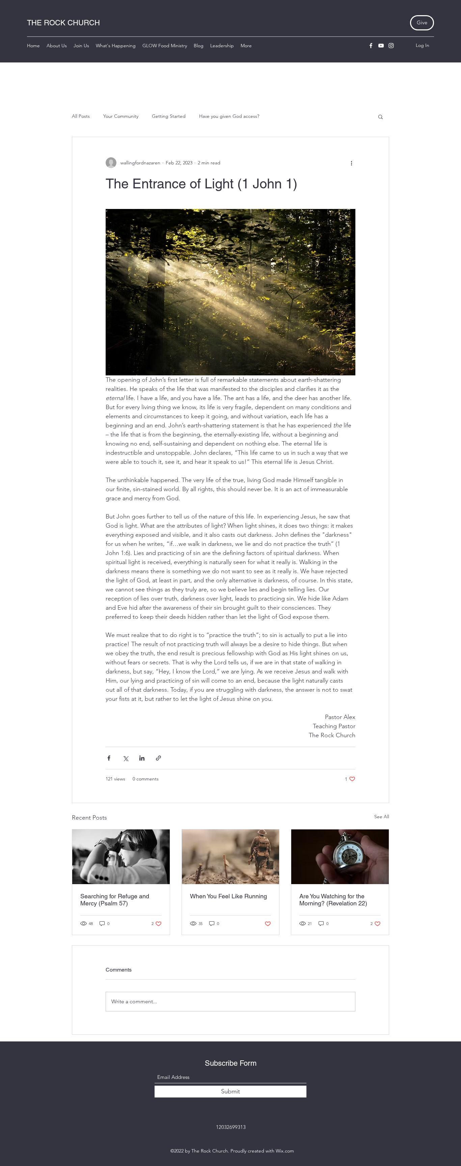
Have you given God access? (229, 116)
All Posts (81, 116)
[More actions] (351, 163)
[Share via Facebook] (109, 758)
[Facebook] (371, 45)
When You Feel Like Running (228, 896)
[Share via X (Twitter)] (125, 758)
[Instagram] (391, 45)
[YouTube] (381, 45)
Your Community (120, 116)
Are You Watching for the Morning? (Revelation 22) (333, 900)
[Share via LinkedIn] (142, 758)
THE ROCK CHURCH (63, 23)
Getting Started (169, 116)
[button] (380, 116)
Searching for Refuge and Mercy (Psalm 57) (114, 900)
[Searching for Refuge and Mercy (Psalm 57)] (121, 856)
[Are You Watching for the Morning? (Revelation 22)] (340, 856)
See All (381, 817)
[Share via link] (158, 758)
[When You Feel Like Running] (230, 856)
